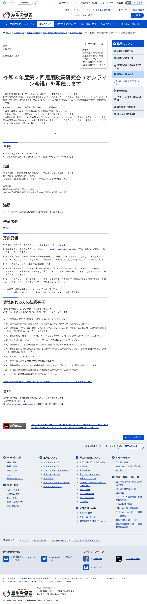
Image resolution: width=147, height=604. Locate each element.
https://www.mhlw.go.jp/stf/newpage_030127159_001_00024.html (33, 404)
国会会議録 (122, 90)
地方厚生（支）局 (88, 478)
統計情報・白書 (88, 508)
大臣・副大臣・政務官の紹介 (93, 462)
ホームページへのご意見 (60, 581)
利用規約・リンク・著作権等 (18, 578)
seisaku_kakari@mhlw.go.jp (62, 249)
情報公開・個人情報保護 (127, 508)
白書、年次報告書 (88, 517)
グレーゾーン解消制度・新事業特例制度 (129, 498)
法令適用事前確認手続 (126, 489)
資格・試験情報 (87, 497)
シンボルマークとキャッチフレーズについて (78, 578)
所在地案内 (85, 470)
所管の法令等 (123, 457)
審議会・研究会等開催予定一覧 (129, 82)
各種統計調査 (86, 513)
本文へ (68, 10)
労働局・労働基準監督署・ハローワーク (93, 484)
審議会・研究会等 (125, 74)
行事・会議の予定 (15, 502)
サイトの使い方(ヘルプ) (16, 581)
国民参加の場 (138, 10)
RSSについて (38, 581)
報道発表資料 (13, 494)
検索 (138, 15)
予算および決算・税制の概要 (129, 98)
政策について (125, 43)
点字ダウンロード (65, 3)
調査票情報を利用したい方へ (93, 521)
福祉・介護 (12, 466)
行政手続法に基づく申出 (127, 520)
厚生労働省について (90, 457)
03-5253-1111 (53, 594)
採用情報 (84, 501)
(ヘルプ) (102, 3)
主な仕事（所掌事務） (90, 474)
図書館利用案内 (59, 540)
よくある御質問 (103, 10)
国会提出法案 (122, 462)
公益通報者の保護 (124, 504)
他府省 (26, 540)
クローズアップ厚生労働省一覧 (85, 540)
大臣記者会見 (13, 490)
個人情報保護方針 (44, 578)
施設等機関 (85, 489)
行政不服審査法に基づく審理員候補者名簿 (129, 525)
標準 (128, 3)
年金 (9, 474)
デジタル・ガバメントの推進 (129, 512)
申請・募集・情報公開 (127, 477)
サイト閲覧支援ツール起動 (86, 3)
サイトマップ (121, 10)
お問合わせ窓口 (84, 10)
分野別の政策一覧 (125, 51)
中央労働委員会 (87, 493)
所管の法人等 (40, 540)
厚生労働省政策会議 (126, 114)
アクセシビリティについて (115, 578)
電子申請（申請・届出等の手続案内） (129, 483)
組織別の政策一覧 (125, 58)
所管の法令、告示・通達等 (128, 466)
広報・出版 (12, 498)
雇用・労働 (12, 470)
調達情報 (120, 493)
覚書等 (119, 470)
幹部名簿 (84, 466)
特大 (140, 3)
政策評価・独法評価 (126, 107)
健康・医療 (12, 462)
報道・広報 (13, 485)
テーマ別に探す (15, 457)
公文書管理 (121, 516)
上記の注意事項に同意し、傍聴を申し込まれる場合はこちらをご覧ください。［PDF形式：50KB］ (47, 381)
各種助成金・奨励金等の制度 (129, 66)
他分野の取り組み (15, 478)
